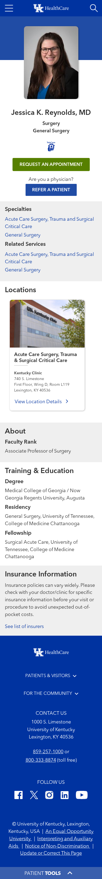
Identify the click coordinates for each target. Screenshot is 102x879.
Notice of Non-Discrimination (57, 846)
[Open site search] (94, 8)
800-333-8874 (41, 760)
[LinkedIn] (65, 796)
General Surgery (23, 235)
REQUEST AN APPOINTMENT (51, 164)
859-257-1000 (48, 751)
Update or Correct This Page (51, 853)
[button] (9, 8)
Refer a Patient (51, 190)
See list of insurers (24, 626)
